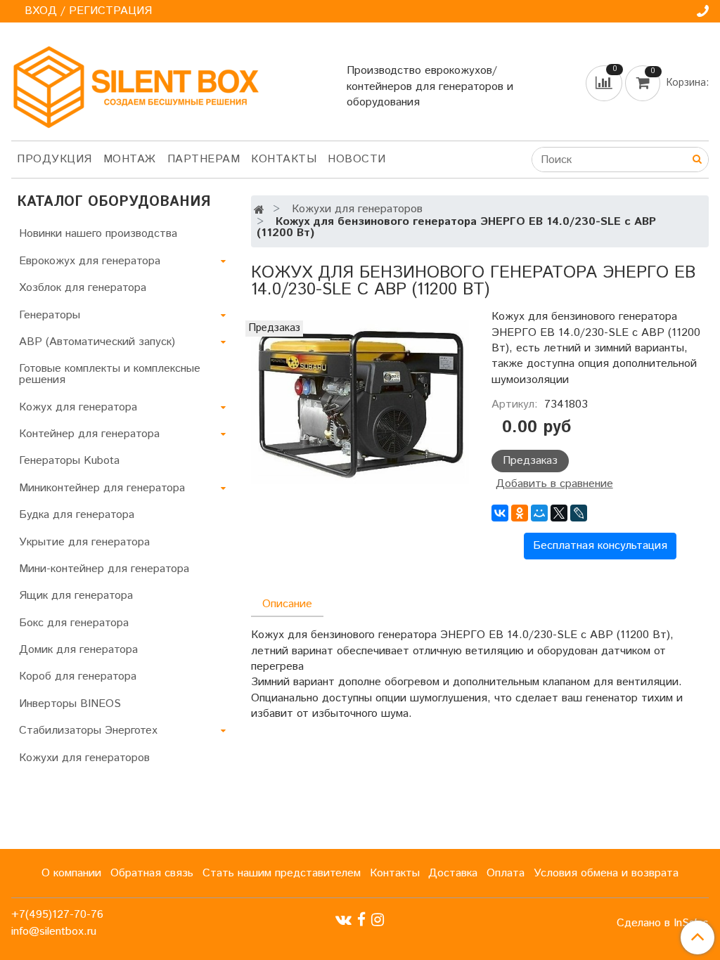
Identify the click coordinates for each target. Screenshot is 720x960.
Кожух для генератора (78, 407)
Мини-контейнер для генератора (104, 569)
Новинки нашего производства (98, 234)
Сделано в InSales (663, 923)
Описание (287, 604)
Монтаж (129, 159)
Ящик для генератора (76, 596)
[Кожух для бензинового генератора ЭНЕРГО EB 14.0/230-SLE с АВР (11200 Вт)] (359, 402)
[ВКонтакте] (499, 513)
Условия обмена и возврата (606, 873)
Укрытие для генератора (84, 542)
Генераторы (49, 315)
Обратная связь (151, 873)
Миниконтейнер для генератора (102, 488)
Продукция (54, 159)
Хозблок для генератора (82, 288)
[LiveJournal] (578, 513)
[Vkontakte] (343, 919)
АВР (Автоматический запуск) (97, 342)
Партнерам (203, 159)
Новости (357, 159)
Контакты (283, 159)
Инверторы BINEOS (70, 704)
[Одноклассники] (519, 513)
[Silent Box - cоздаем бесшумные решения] (135, 84)
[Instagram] (377, 919)
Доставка (452, 873)
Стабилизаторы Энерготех (88, 730)
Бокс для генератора (74, 623)
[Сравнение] (605, 82)
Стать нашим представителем (281, 873)
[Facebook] (361, 919)
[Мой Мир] (539, 513)
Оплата (506, 873)
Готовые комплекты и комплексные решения (109, 374)
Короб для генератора (77, 676)
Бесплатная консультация (600, 546)
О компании (71, 873)
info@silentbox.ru (53, 931)
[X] (559, 513)
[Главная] (259, 210)
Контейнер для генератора (89, 434)
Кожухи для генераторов (357, 209)
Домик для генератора (78, 650)
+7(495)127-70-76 (57, 915)
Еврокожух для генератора (89, 261)
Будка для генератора (76, 515)
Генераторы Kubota (69, 461)
